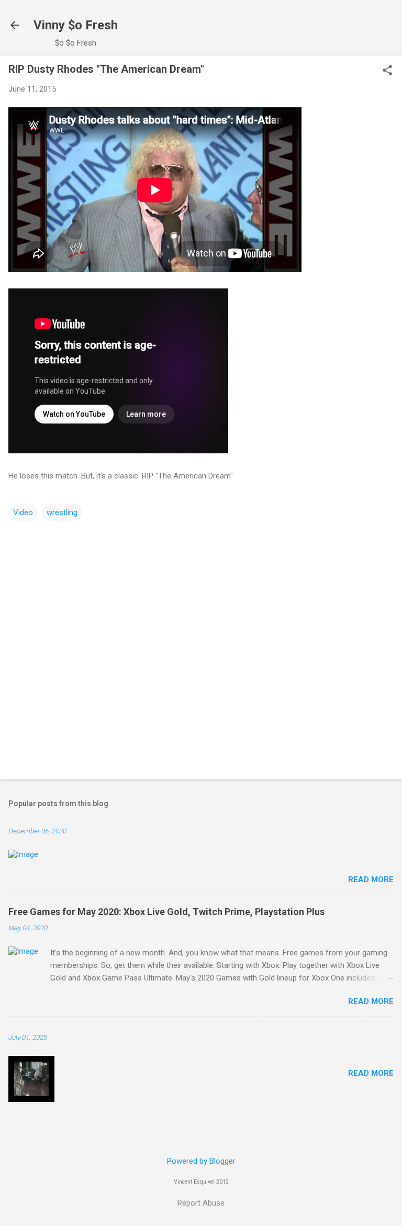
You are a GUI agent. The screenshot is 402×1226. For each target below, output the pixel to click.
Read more (371, 879)
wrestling (62, 512)
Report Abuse (201, 1203)
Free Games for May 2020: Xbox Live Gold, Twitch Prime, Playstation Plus (166, 911)
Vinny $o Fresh (76, 25)
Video (23, 512)
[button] (387, 71)
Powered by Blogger (201, 1161)
